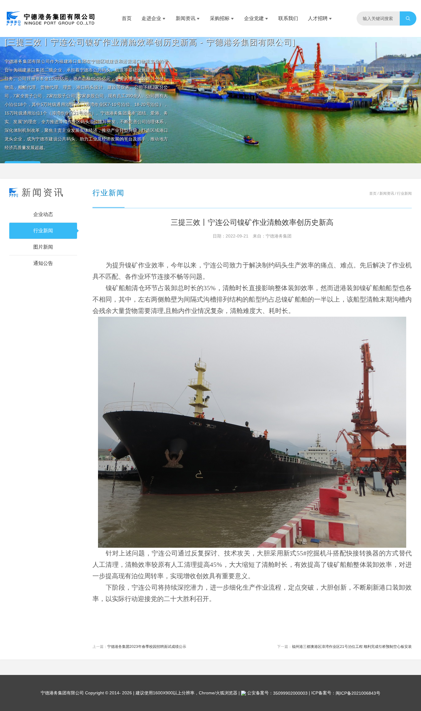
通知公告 (43, 263)
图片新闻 (43, 247)
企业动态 (43, 214)
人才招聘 (318, 18)
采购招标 (220, 18)
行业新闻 (43, 230)
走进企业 (151, 18)
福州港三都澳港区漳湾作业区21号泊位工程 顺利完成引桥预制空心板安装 (352, 646)
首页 (127, 18)
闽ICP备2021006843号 (358, 693)
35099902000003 (290, 693)
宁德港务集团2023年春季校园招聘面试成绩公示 (146, 646)
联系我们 (288, 18)
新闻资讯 (185, 18)
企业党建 (254, 18)
